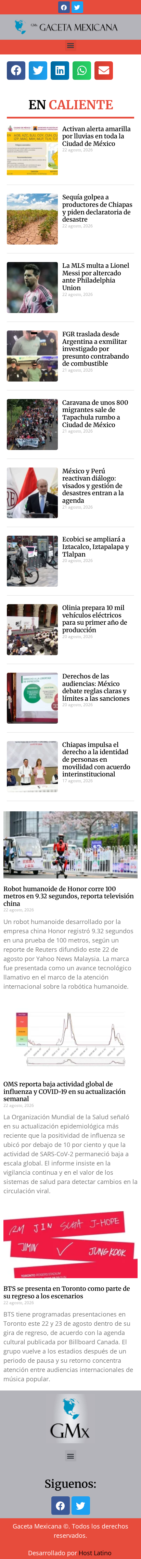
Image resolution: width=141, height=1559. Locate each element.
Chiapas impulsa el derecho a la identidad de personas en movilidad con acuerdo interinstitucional (96, 759)
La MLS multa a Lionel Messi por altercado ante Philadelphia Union (95, 277)
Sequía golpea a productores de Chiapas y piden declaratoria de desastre (97, 208)
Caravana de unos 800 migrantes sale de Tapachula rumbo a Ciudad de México (95, 414)
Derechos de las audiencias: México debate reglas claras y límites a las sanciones (96, 687)
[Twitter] (77, 7)
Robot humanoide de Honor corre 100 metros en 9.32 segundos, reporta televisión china (68, 896)
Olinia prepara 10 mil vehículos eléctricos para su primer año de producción (94, 619)
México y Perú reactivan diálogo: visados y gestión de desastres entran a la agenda (93, 485)
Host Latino (95, 1553)
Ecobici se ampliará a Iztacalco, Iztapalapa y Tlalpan (95, 546)
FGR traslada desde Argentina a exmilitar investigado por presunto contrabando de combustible (95, 348)
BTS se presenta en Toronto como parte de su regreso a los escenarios (66, 1292)
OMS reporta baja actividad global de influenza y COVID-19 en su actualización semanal (64, 1091)
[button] (70, 45)
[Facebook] (64, 7)
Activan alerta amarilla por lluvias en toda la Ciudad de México (96, 136)
